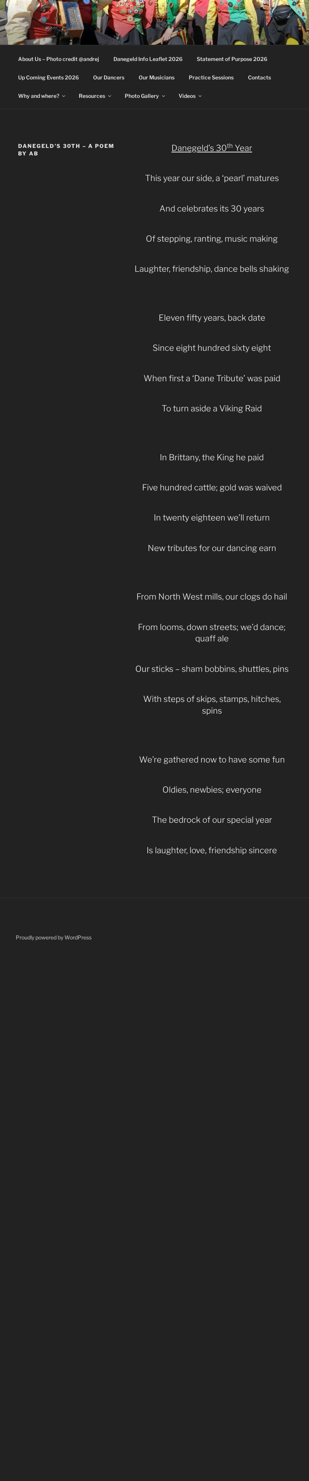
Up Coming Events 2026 (48, 77)
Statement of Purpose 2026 (232, 59)
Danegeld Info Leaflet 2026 (147, 59)
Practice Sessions (211, 77)
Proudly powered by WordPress (54, 937)
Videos (187, 96)
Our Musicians (156, 77)
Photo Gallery (142, 96)
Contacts (259, 77)
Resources (92, 96)
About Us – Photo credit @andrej (58, 59)
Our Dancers (108, 77)
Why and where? (38, 96)
